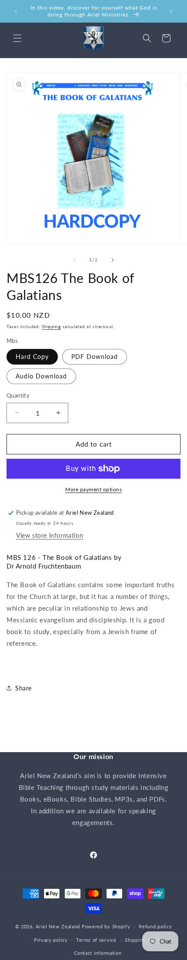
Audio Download (41, 376)
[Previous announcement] (16, 11)
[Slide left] (74, 260)
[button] (17, 38)
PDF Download (94, 356)
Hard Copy (32, 356)
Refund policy (155, 926)
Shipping (51, 326)
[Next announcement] (170, 11)
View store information (49, 535)
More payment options (93, 489)
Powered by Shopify (106, 926)
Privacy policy (51, 940)
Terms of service (96, 940)
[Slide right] (112, 260)
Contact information (97, 953)
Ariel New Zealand (58, 926)
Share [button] (23, 688)
